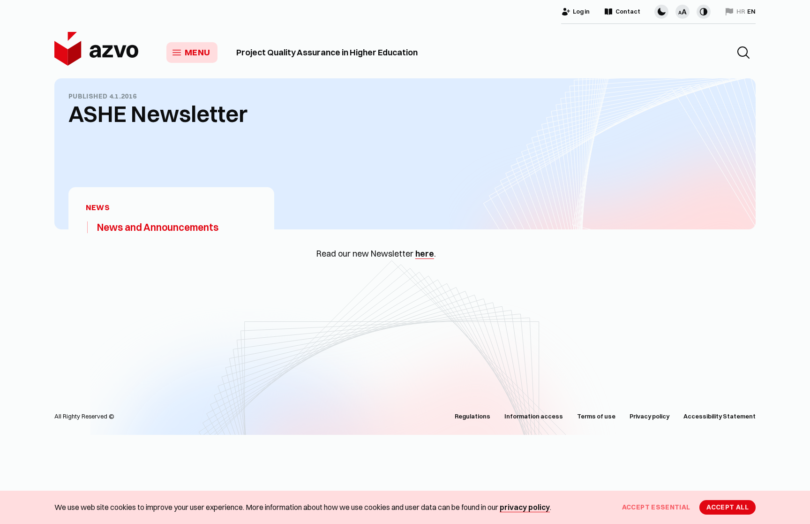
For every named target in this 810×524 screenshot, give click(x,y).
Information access (533, 416)
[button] (743, 52)
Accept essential (656, 507)
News (98, 207)
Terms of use (596, 416)
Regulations (472, 416)
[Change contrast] (704, 12)
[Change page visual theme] (661, 12)
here (424, 253)
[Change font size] (682, 12)
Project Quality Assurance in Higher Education (327, 52)
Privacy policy (649, 416)
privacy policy (525, 507)
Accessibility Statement (719, 416)
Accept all (727, 507)
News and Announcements (157, 227)
